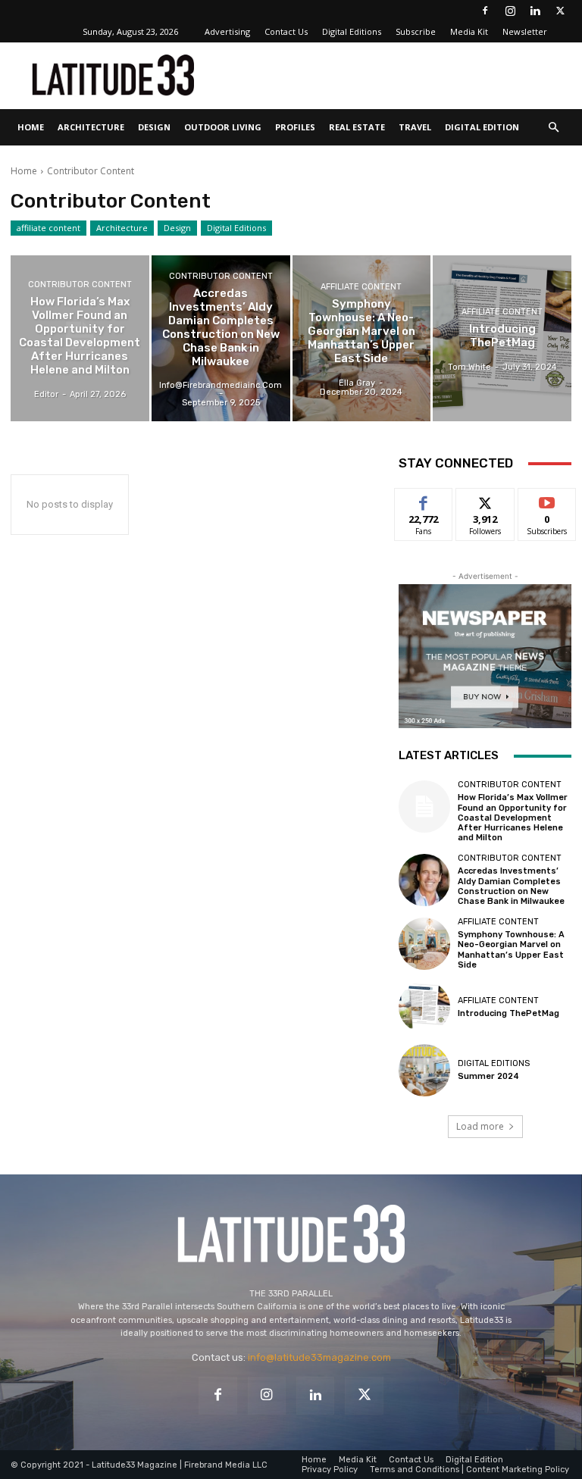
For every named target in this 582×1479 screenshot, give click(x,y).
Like (424, 499)
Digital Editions (351, 31)
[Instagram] (510, 10)
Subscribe (416, 31)
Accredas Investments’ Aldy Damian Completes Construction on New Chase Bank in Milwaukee (511, 886)
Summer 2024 (488, 1076)
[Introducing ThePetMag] (502, 338)
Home (30, 127)
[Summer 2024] (424, 1070)
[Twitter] (560, 10)
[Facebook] (485, 10)
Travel (415, 127)
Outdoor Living (222, 127)
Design (154, 127)
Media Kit (469, 31)
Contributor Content (80, 284)
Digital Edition (482, 127)
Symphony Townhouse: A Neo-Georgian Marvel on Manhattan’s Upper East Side (511, 950)
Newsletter (524, 31)
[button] (553, 127)
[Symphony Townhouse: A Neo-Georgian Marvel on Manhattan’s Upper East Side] (362, 338)
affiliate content (48, 227)
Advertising (227, 31)
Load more (480, 1126)
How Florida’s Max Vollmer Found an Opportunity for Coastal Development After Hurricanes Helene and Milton (513, 818)
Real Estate (357, 127)
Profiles (295, 127)
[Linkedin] (535, 10)
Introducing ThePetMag (508, 1013)
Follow (485, 499)
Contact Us (286, 31)
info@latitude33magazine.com (319, 1357)
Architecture (91, 127)
